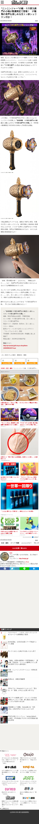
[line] (24, 568)
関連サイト (5, 751)
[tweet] (12, 568)
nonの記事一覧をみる (19, 548)
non (36, 21)
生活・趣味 (4, 543)
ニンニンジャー (26, 543)
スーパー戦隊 (15, 543)
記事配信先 (5, 808)
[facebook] (5, 568)
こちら (27, 562)
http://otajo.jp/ (23, 558)
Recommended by (27, 537)
